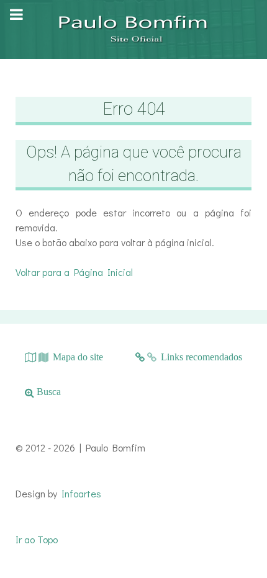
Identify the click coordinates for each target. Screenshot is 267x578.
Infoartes (81, 493)
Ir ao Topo (37, 539)
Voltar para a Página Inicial (74, 271)
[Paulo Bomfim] (133, 29)
